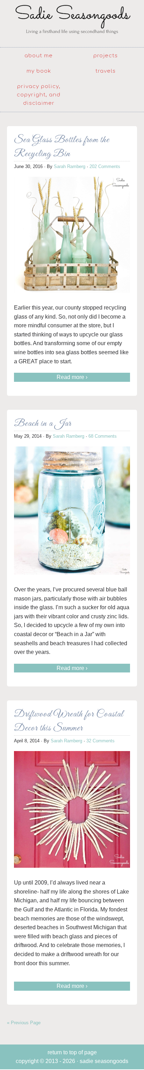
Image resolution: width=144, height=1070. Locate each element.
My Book (39, 71)
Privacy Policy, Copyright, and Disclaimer (38, 94)
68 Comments (102, 436)
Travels (105, 71)
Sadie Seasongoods (72, 22)
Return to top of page (72, 1052)
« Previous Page (24, 1022)
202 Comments (104, 166)
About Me (38, 56)
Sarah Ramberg (69, 166)
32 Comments (100, 740)
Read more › (72, 377)
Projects (105, 56)
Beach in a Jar (42, 423)
